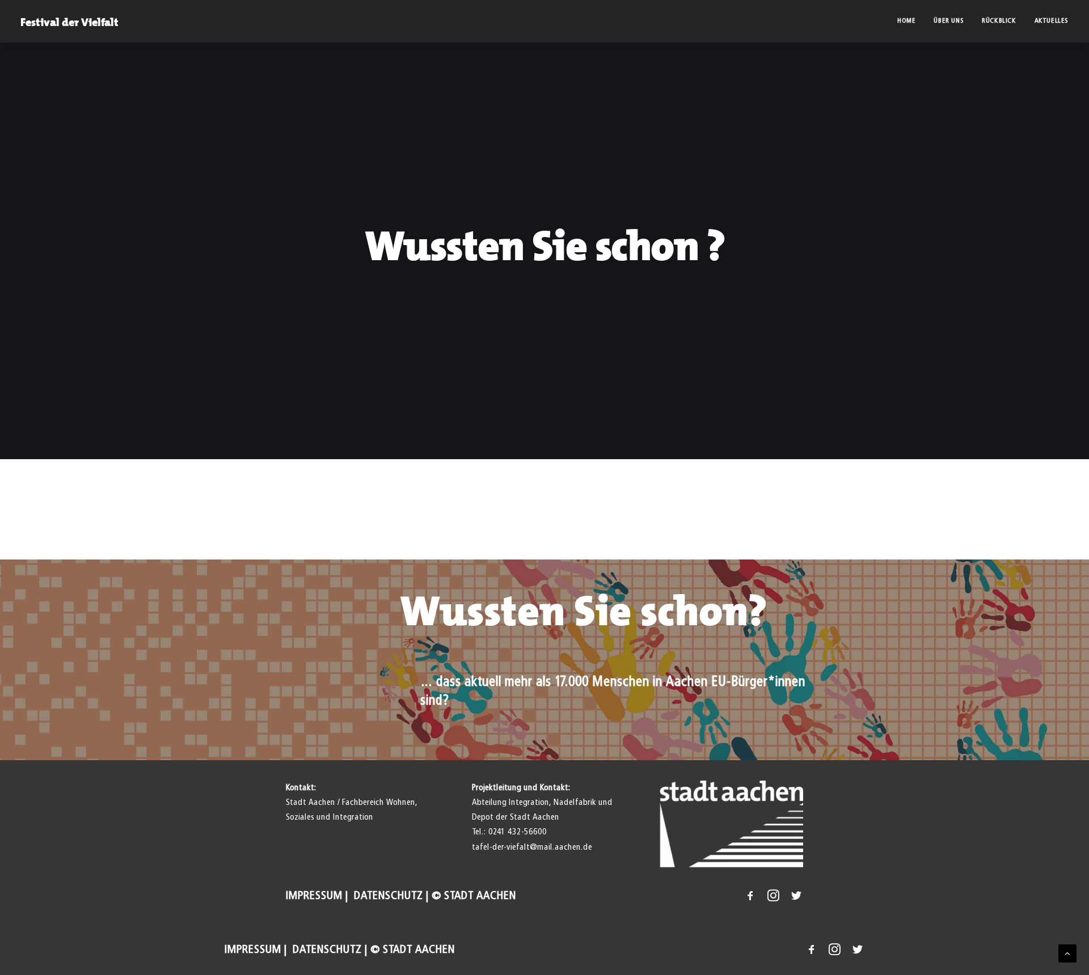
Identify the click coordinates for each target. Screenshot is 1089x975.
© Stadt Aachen (474, 895)
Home (906, 21)
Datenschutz (387, 895)
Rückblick (999, 21)
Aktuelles (1052, 21)
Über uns (949, 21)
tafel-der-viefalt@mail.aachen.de (532, 847)
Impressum (314, 895)
